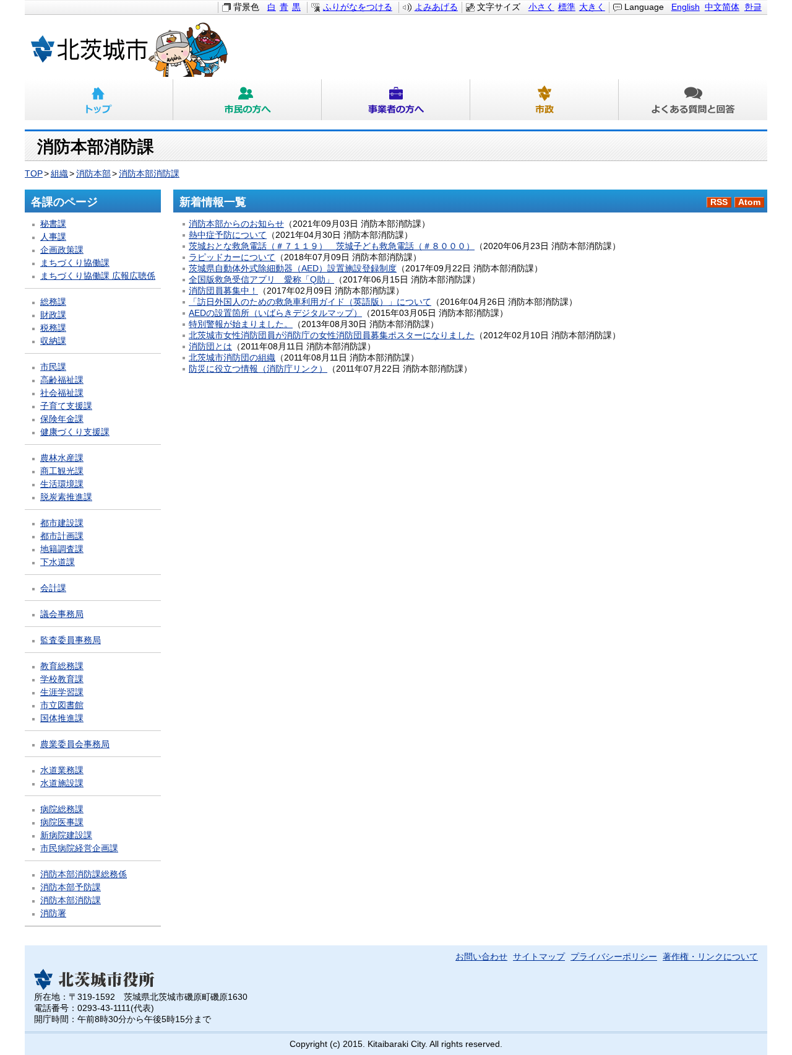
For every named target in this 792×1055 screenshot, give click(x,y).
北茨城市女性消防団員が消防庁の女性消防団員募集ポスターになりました (332, 335)
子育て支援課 (66, 406)
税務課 (53, 328)
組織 (59, 173)
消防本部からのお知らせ (236, 224)
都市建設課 (62, 523)
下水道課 (57, 562)
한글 (753, 7)
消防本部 (93, 173)
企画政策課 (62, 250)
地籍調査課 (62, 549)
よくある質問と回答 (693, 99)
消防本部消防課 (149, 173)
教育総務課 (62, 666)
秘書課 (53, 224)
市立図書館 (62, 705)
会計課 (53, 588)
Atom (749, 202)
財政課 (53, 315)
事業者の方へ (396, 99)
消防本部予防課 (70, 887)
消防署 (53, 913)
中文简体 (722, 7)
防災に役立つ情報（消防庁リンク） (258, 369)
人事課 (53, 237)
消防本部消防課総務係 (83, 874)
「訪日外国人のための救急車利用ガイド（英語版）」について (310, 302)
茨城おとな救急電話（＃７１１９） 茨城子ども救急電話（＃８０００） (332, 246)
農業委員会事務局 (75, 744)
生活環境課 (62, 484)
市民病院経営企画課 (79, 848)
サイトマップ (539, 956)
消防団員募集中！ (223, 290)
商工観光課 (62, 471)
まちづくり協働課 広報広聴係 (97, 276)
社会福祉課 (62, 393)
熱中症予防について (228, 235)
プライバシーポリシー (613, 956)
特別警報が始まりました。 (241, 324)
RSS (719, 202)
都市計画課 (62, 536)
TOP (34, 173)
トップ (99, 99)
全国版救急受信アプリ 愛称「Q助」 (261, 279)
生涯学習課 (62, 692)
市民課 (53, 367)
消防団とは (210, 346)
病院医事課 (62, 822)
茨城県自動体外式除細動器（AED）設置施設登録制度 (293, 268)
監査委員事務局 (70, 640)
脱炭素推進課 (66, 497)
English (685, 7)
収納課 (53, 341)
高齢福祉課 (62, 380)
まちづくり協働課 (75, 263)
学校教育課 (62, 679)
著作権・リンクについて (710, 956)
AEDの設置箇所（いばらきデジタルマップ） (275, 313)
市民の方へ (247, 99)
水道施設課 (62, 783)
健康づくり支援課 (75, 432)
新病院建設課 (66, 835)
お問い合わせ (481, 956)
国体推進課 (62, 718)
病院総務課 (62, 809)
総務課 (53, 302)
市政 (544, 99)
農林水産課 (62, 458)
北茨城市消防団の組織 (232, 357)
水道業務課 (62, 770)
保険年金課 (62, 419)
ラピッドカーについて (232, 257)
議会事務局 (62, 614)
